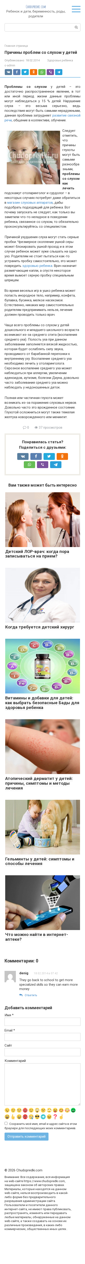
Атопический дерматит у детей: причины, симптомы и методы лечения (39, 783)
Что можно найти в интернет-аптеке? (36, 937)
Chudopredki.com (36, 6)
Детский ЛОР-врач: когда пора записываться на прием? (37, 554)
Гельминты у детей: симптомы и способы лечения (39, 861)
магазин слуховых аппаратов (30, 203)
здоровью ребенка (37, 266)
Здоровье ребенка (60, 60)
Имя (9, 1015)
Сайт (8, 1045)
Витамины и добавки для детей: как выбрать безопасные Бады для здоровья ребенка (42, 702)
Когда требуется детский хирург (39, 627)
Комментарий (15, 1061)
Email (10, 1030)
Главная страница (16, 45)
